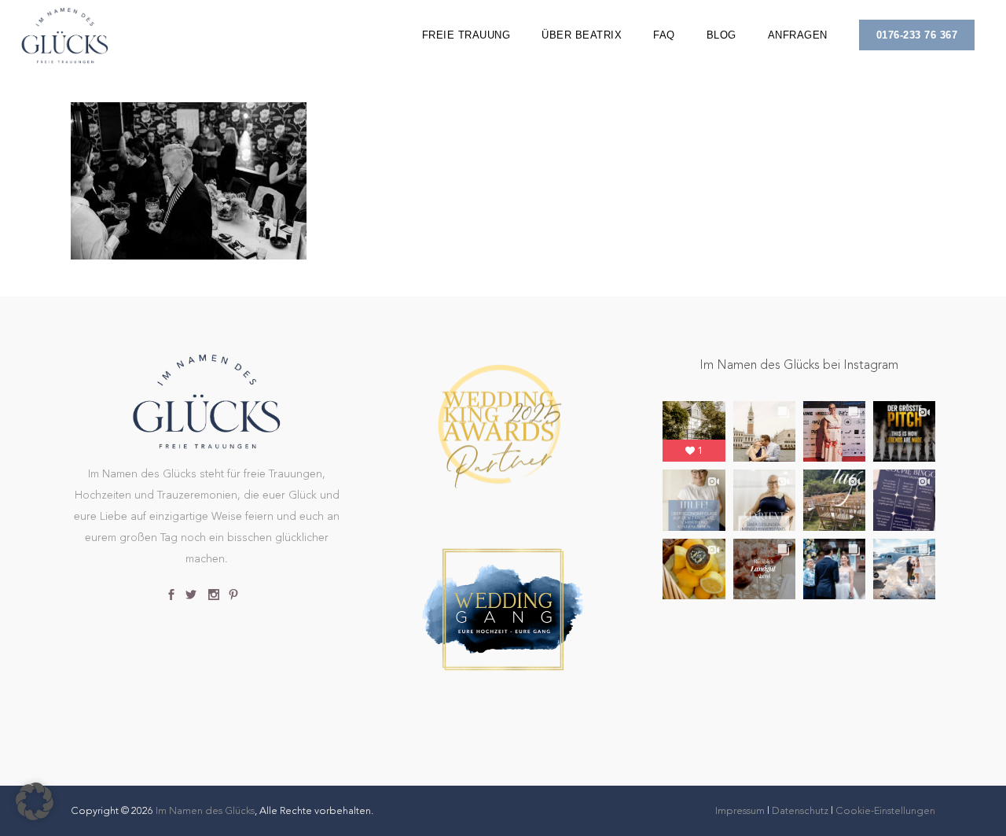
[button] (34, 801)
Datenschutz (800, 810)
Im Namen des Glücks (205, 810)
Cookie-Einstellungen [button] (885, 810)
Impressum (741, 810)
